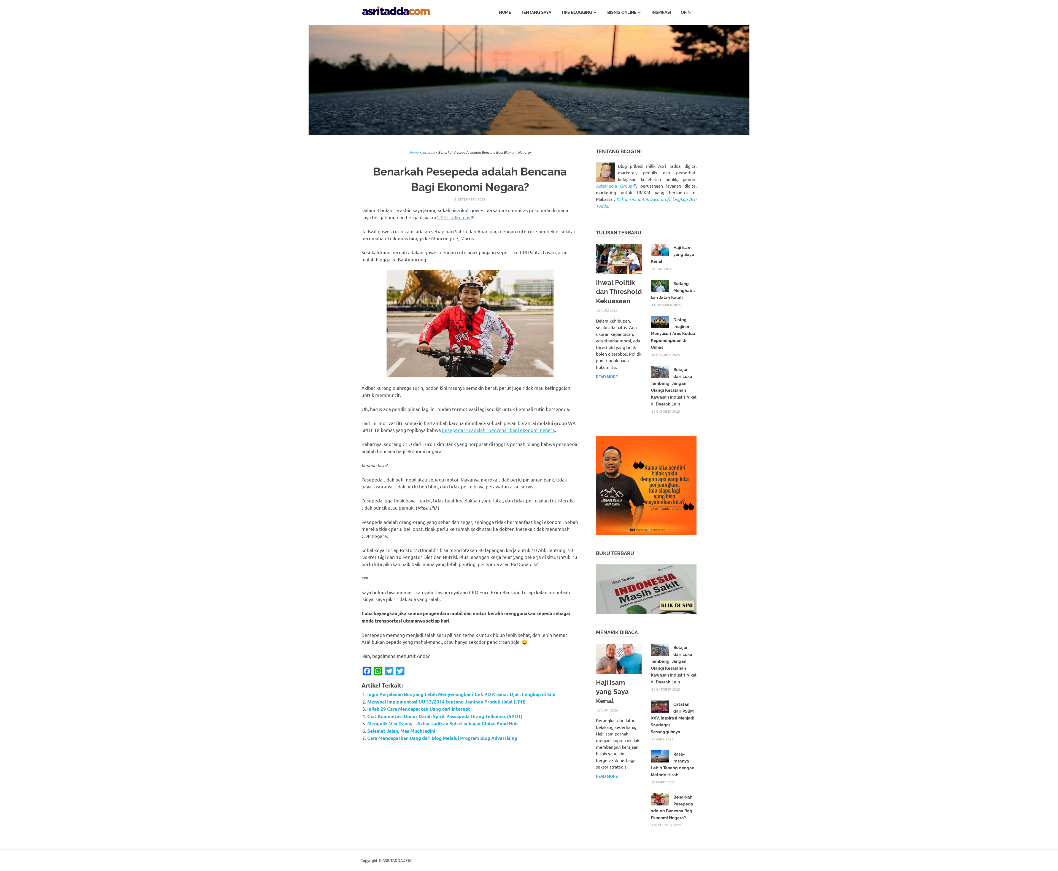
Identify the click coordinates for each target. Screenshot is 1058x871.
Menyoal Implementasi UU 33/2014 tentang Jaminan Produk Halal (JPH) (446, 702)
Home (505, 12)
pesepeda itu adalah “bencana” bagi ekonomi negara (498, 430)
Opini (686, 12)
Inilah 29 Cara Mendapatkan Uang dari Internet (418, 709)
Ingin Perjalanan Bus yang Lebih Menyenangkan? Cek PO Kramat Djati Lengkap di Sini (461, 694)
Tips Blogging (576, 12)
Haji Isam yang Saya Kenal (612, 691)
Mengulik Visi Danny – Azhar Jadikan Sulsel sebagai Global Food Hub (442, 723)
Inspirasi (661, 12)
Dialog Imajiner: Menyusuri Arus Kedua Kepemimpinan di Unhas (673, 333)
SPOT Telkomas (453, 217)
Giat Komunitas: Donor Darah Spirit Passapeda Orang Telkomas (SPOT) (444, 716)
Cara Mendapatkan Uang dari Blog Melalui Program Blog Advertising (442, 738)
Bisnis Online (621, 12)
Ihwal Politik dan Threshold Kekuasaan (619, 291)
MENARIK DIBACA (617, 632)
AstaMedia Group (614, 185)
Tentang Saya (536, 12)
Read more (607, 377)
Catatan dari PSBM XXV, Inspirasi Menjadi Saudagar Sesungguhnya (672, 718)
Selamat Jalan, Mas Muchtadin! (401, 731)
